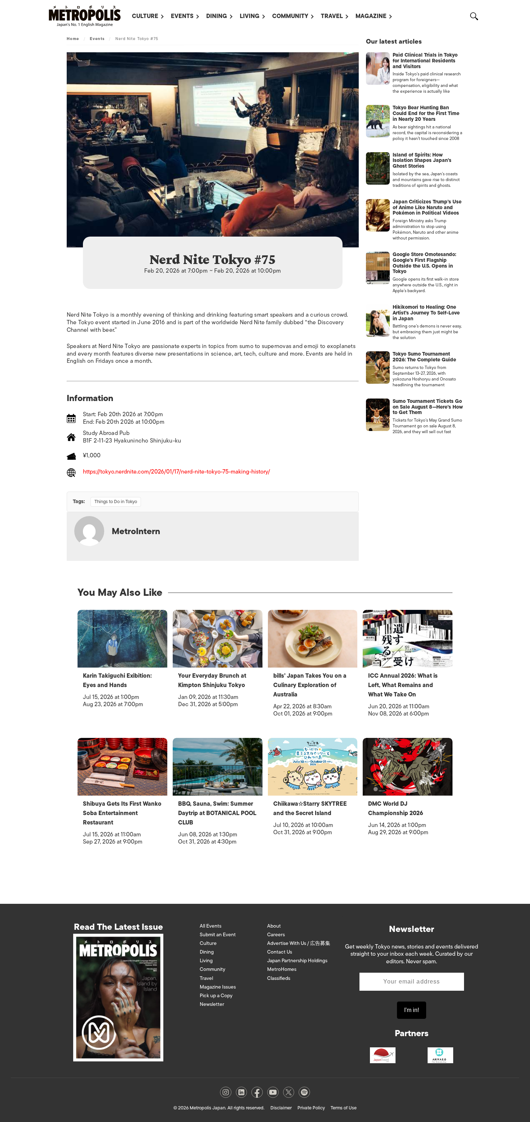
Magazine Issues (218, 987)
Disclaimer (281, 1108)
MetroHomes (281, 969)
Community (290, 16)
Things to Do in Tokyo (115, 501)
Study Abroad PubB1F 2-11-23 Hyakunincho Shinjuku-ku (132, 436)
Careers (276, 934)
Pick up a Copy (216, 995)
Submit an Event (218, 934)
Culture (145, 16)
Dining (216, 16)
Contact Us (279, 952)
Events (182, 16)
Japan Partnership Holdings (297, 960)
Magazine (371, 16)
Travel (332, 16)
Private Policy (311, 1108)
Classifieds (278, 978)
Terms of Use (344, 1108)
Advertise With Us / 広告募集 (298, 943)
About (274, 926)
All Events (210, 926)
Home (73, 38)
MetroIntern (136, 531)
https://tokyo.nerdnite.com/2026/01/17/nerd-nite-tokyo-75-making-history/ (176, 472)
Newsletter (212, 1004)
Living (250, 16)
